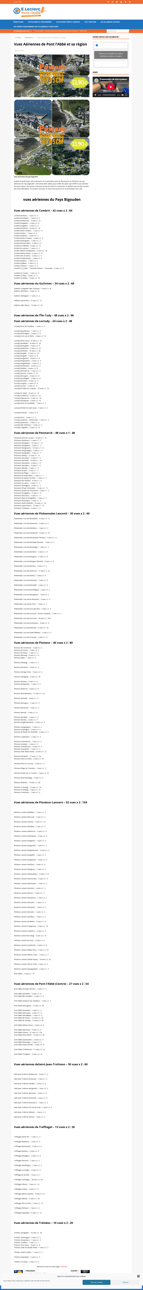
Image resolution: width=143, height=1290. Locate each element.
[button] (138, 1276)
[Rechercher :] (118, 31)
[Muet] (122, 95)
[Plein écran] (126, 95)
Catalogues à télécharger (40, 22)
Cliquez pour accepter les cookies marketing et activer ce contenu (111, 55)
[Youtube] (121, 2)
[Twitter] (117, 2)
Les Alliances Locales (110, 22)
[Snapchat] (130, 2)
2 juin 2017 (20, 50)
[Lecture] (95, 95)
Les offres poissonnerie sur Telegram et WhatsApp (36, 27)
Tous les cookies (96, 1282)
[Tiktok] (125, 2)
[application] (111, 87)
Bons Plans (18, 22)
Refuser (125, 1282)
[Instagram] (112, 2)
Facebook (63, 1266)
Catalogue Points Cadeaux (68, 22)
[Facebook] (108, 2)
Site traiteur (90, 22)
